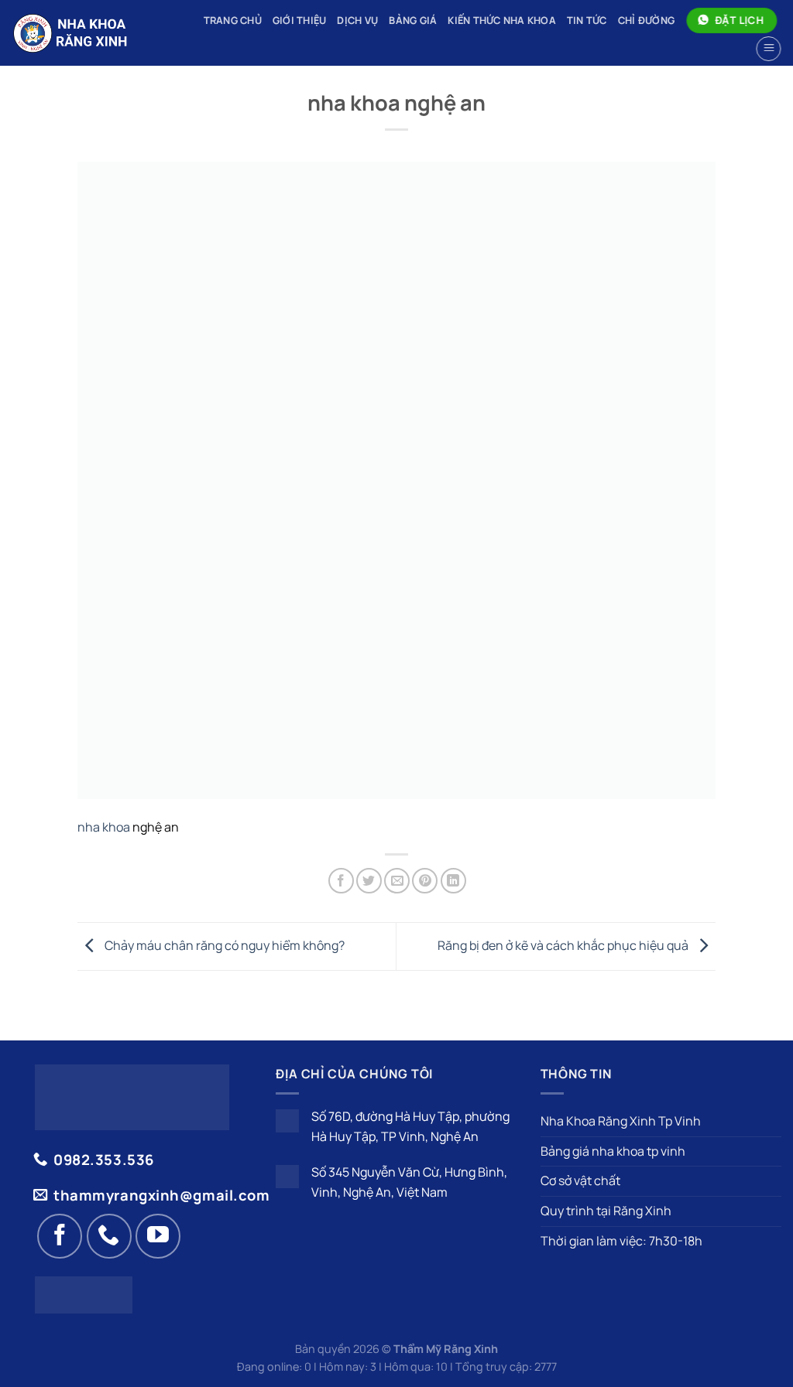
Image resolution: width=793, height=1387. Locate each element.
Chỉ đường (646, 20)
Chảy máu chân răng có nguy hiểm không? (223, 945)
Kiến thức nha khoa (502, 20)
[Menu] (766, 48)
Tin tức (587, 20)
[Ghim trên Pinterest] (425, 880)
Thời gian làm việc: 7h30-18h (621, 1240)
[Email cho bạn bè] (397, 880)
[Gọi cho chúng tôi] (109, 1236)
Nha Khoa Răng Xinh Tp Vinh (621, 1120)
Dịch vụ (357, 20)
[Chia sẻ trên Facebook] (341, 880)
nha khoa (103, 826)
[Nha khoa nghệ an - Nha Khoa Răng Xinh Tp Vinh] (87, 33)
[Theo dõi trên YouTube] (158, 1236)
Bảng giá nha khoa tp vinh (613, 1151)
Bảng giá (413, 20)
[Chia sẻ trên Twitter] (369, 880)
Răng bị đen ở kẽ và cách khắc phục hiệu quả (564, 945)
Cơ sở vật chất (580, 1180)
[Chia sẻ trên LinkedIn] (453, 880)
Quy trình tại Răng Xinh (606, 1210)
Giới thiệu (300, 20)
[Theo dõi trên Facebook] (59, 1236)
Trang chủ (233, 20)
